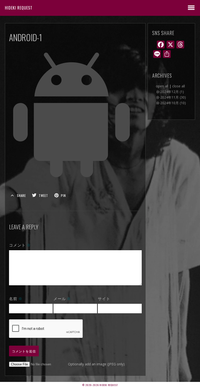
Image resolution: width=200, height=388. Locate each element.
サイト (104, 298)
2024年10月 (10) (173, 103)
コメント (20, 245)
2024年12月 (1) (172, 91)
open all (162, 86)
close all (178, 86)
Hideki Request (18, 8)
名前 (15, 298)
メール (62, 298)
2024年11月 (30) (173, 97)
